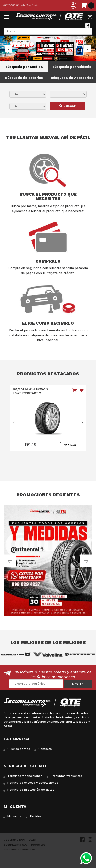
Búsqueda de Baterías (24, 78)
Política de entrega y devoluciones (32, 782)
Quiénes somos (18, 749)
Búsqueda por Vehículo (71, 67)
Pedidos (36, 816)
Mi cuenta (14, 816)
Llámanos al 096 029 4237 (20, 5)
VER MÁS (70, 445)
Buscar (69, 106)
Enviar (77, 684)
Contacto (45, 749)
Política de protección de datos (30, 789)
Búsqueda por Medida (24, 67)
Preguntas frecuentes (66, 776)
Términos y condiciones (24, 776)
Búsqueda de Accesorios (72, 78)
